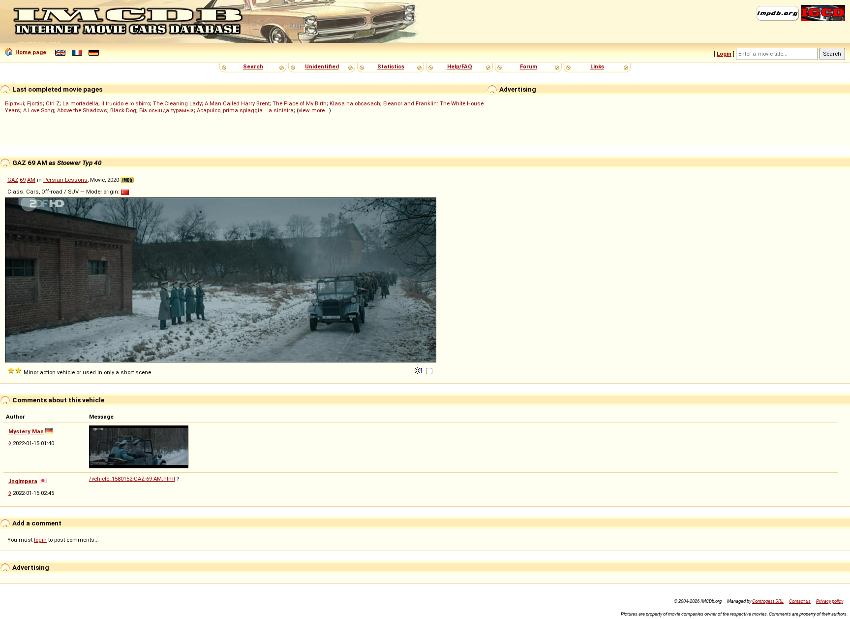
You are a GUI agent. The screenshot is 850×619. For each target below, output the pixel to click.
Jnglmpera (22, 481)
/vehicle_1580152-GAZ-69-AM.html (132, 478)
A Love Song (38, 110)
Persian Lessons (65, 179)
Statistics (390, 66)
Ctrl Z (53, 103)
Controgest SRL (768, 601)
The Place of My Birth (300, 103)
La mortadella (80, 103)
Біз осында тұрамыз (166, 110)
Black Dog (123, 110)
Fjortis (35, 103)
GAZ (12, 179)
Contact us (800, 601)
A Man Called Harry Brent (237, 103)
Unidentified (322, 66)
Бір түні (14, 103)
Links (597, 66)
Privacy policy (829, 601)
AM (31, 179)
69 (23, 179)
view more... (314, 110)
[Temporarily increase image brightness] (419, 369)
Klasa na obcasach (355, 103)
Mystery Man (26, 431)
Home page (30, 52)
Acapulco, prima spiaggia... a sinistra (245, 110)
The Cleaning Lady (177, 103)
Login (724, 53)
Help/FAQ (459, 66)
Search (253, 66)
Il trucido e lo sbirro (125, 103)
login (40, 539)
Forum (528, 66)
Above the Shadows (82, 110)
